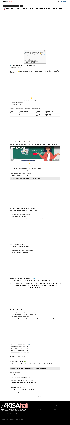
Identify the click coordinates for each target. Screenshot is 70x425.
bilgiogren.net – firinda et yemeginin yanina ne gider (20, 377)
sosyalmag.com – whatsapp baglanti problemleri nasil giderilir (22, 384)
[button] (68, 1)
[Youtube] (10, 413)
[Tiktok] (16, 413)
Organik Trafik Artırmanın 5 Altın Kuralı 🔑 (32, 55)
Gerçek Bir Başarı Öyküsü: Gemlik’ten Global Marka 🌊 (33, 59)
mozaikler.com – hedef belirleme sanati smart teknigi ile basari (22, 389)
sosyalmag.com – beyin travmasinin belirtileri (19, 392)
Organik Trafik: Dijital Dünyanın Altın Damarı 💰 (33, 53)
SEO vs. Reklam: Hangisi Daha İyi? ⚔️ (31, 60)
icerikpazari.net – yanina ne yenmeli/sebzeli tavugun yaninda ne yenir (23, 382)
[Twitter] (4, 413)
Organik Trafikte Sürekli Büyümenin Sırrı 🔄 (32, 61)
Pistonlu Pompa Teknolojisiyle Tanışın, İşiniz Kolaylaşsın (49, 396)
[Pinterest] (7, 413)
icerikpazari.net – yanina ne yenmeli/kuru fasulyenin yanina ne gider (23, 391)
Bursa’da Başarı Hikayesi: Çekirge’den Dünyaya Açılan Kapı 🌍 (35, 54)
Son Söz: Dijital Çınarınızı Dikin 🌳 (30, 62)
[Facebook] (1, 413)
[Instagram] (13, 413)
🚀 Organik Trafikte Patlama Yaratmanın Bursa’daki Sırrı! (34, 52)
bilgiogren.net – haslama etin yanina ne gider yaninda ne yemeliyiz (23, 378)
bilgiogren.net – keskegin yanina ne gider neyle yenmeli (21, 385)
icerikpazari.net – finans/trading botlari (18, 387)
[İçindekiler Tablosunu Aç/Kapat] (44, 51)
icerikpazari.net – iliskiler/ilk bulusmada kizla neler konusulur (22, 380)
